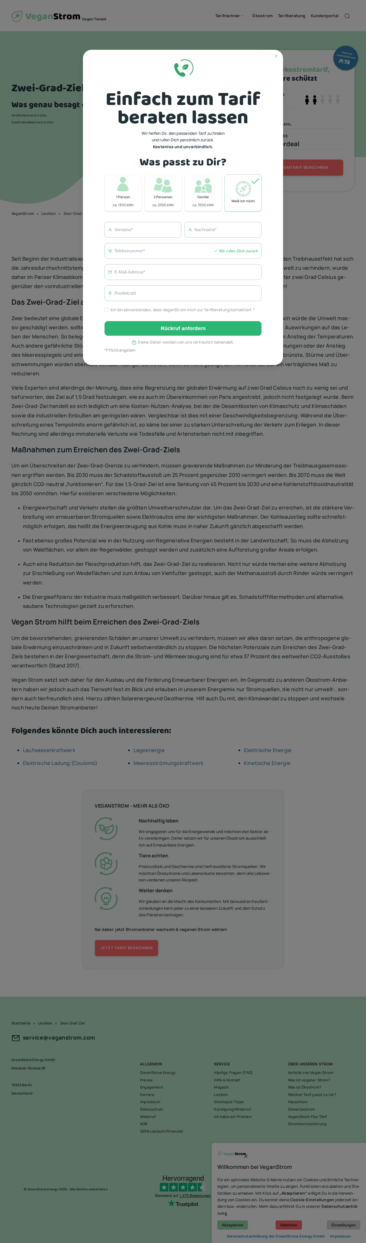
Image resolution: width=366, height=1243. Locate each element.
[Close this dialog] (276, 57)
